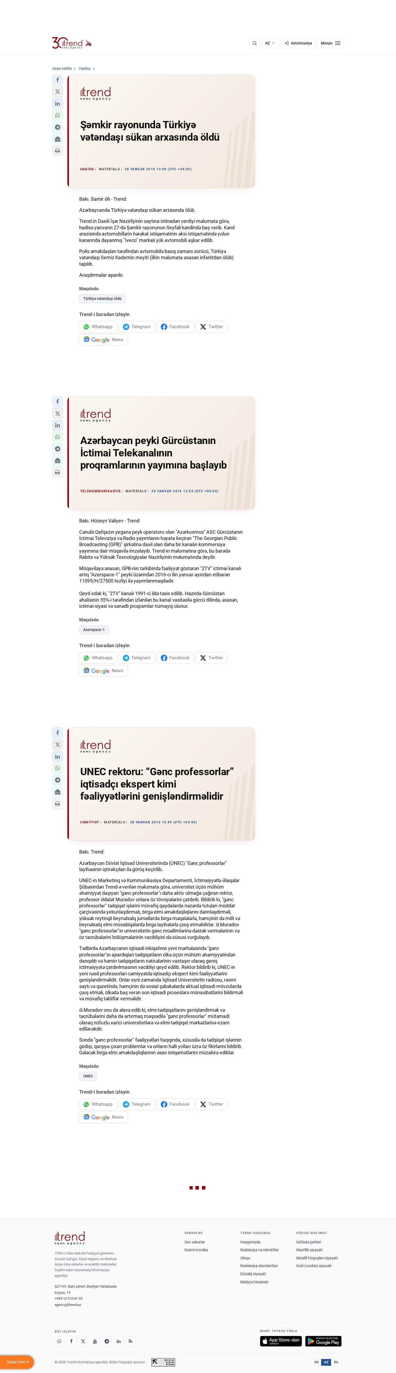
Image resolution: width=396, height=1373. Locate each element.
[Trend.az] (72, 43)
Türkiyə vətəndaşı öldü (102, 298)
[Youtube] (95, 1341)
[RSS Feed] (131, 1341)
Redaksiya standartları (259, 1266)
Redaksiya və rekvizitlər (259, 1250)
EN (316, 1362)
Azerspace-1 (94, 629)
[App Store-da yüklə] (281, 1341)
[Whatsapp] (59, 1341)
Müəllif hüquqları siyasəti (317, 1258)
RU (336, 1362)
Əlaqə (245, 1258)
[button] (58, 80)
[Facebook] (71, 1341)
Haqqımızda (250, 1242)
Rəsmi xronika (196, 1250)
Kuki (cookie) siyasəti (313, 1266)
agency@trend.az (68, 1305)
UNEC (88, 1076)
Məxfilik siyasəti (309, 1250)
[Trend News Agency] (70, 1238)
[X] (83, 1341)
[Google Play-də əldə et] (323, 1341)
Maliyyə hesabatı (254, 1282)
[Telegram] (107, 1341)
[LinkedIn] (119, 1341)
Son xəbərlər (195, 1242)
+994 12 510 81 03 (68, 1298)
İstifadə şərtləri (308, 1242)
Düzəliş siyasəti (253, 1274)
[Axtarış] (254, 43)
